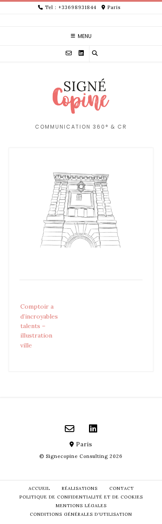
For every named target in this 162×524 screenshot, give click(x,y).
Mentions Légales (81, 505)
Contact (121, 488)
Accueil (39, 488)
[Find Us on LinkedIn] (81, 53)
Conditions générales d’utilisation (81, 514)
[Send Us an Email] (69, 53)
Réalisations (80, 488)
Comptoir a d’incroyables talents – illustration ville (39, 326)
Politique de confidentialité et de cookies (81, 497)
